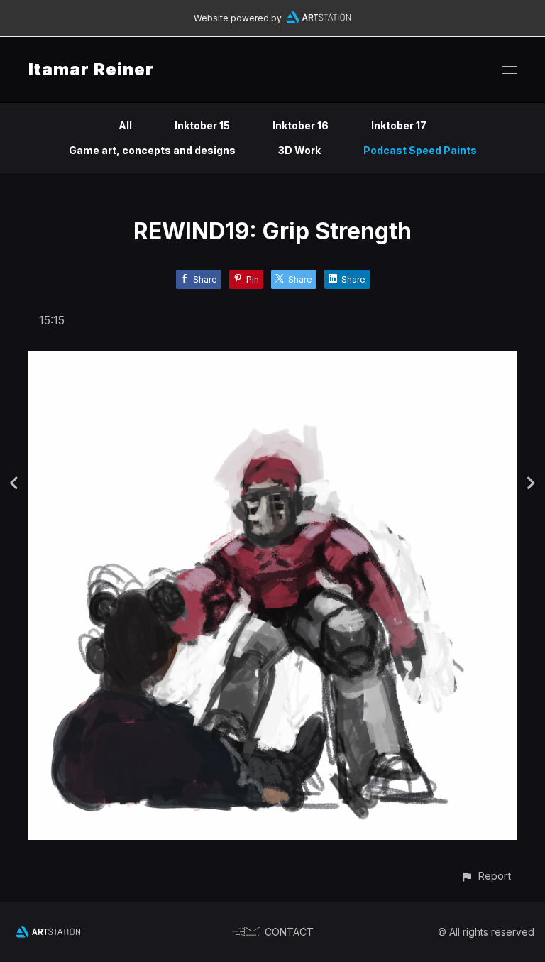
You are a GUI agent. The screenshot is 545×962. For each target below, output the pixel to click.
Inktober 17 (398, 125)
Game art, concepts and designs (152, 150)
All (125, 125)
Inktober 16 (300, 125)
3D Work (299, 150)
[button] (486, 875)
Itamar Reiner (91, 69)
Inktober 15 (202, 125)
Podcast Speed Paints (420, 150)
